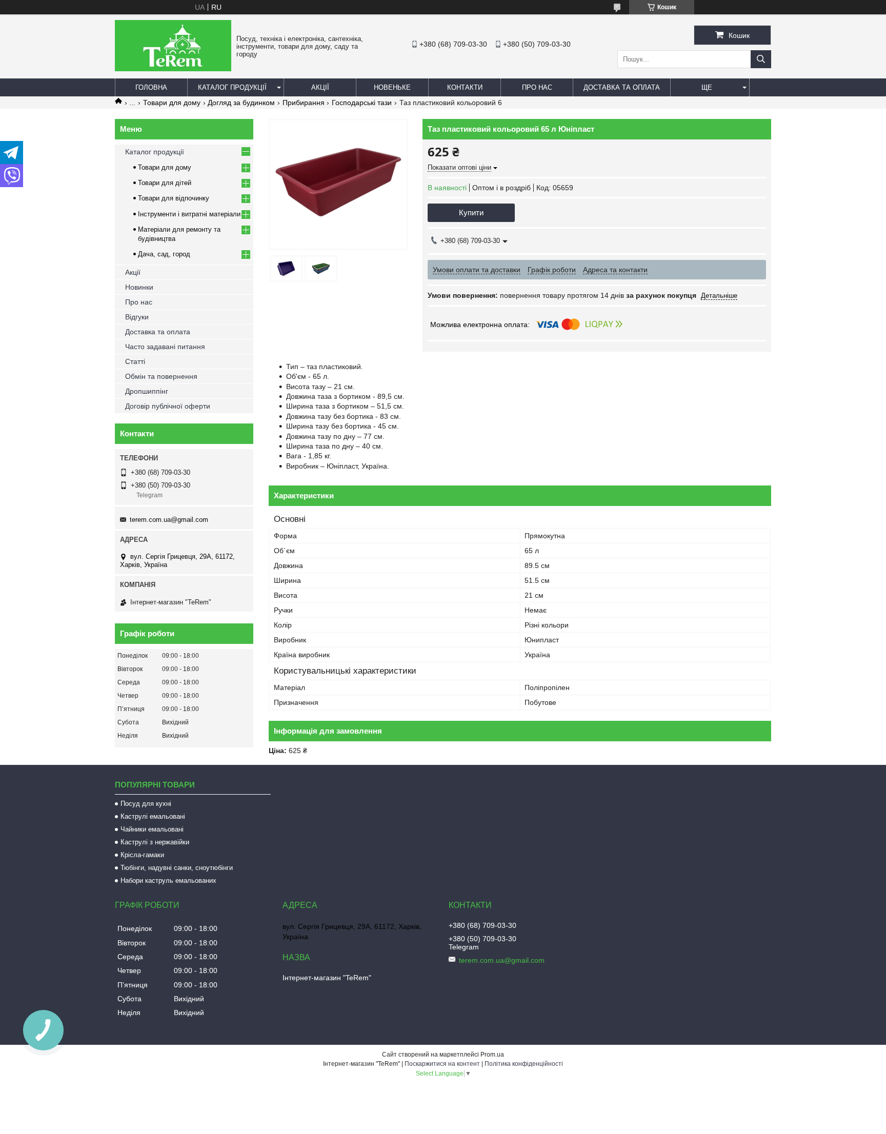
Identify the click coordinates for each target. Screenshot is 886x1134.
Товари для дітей (164, 183)
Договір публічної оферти (167, 406)
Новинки (139, 287)
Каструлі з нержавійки (154, 842)
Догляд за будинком (241, 102)
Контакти (464, 87)
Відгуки (137, 317)
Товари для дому (171, 102)
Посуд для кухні (145, 803)
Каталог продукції (232, 87)
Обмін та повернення (161, 376)
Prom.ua (492, 1054)
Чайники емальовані (152, 829)
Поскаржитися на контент (442, 1063)
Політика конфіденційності (524, 1063)
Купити (471, 212)
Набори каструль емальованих (168, 880)
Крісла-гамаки (142, 855)
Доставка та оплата (621, 87)
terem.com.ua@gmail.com (169, 519)
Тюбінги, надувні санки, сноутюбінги (176, 868)
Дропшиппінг (146, 391)
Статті (135, 361)
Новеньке (392, 87)
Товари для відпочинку (173, 198)
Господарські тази (362, 102)
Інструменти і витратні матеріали (189, 214)
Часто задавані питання (165, 346)
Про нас (537, 87)
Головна (151, 87)
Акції (320, 87)
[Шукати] (761, 59)
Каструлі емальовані (152, 816)
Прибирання (304, 102)
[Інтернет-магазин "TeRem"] (173, 69)
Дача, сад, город (164, 254)
